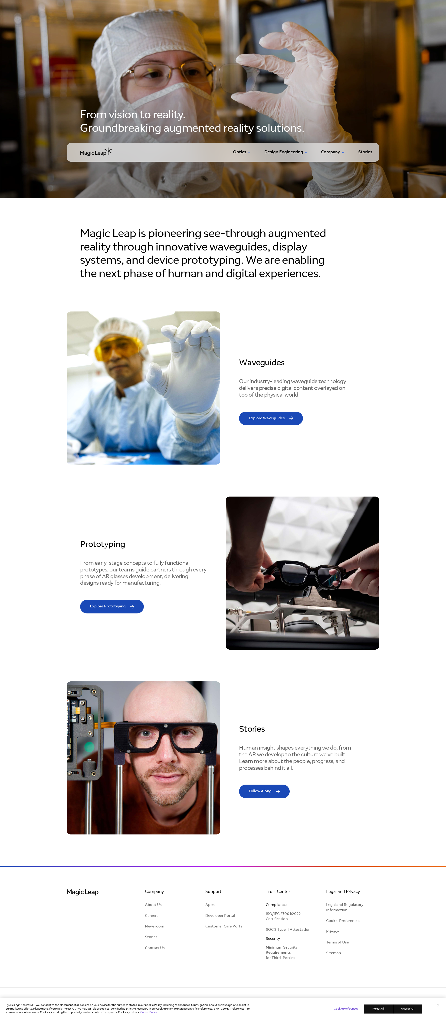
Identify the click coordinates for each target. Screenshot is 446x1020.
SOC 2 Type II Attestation (288, 930)
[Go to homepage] (96, 151)
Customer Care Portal (224, 926)
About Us (153, 905)
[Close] (438, 1006)
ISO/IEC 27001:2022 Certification (283, 916)
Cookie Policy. (148, 1012)
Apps (210, 905)
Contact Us (155, 948)
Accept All (407, 1008)
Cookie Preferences (343, 921)
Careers (151, 916)
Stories (365, 152)
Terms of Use (337, 942)
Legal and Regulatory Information (344, 907)
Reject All (378, 1008)
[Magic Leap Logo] (82, 893)
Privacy (332, 931)
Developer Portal (220, 916)
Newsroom (154, 926)
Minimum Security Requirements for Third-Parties (282, 953)
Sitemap (333, 953)
